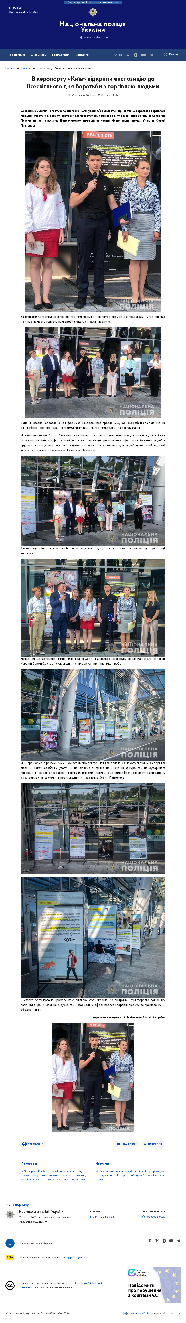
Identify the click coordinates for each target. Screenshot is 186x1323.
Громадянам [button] (60, 55)
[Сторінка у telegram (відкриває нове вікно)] (151, 55)
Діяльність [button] (38, 55)
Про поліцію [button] (16, 55)
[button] (20, 1205)
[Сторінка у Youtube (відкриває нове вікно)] (143, 55)
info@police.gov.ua (153, 1216)
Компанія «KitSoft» (142, 1313)
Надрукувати (35, 1144)
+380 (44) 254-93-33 (101, 1216)
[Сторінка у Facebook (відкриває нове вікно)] (120, 55)
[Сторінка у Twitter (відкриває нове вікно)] (128, 55)
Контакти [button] (82, 55)
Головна (10, 68)
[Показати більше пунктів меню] (115, 55)
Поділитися (129, 1144)
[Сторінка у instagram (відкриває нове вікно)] (136, 55)
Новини (26, 68)
